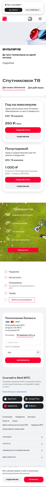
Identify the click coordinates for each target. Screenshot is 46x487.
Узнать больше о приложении (14, 392)
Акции (15, 421)
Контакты (31, 417)
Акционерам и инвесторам (13, 429)
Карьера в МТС (37, 425)
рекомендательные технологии (16, 473)
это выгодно (18, 231)
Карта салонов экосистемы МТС (15, 425)
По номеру (9, 335)
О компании (7, 417)
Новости (6, 421)
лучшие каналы (19, 223)
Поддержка (20, 417)
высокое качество (21, 239)
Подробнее (8, 63)
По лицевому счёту (25, 335)
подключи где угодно (22, 215)
